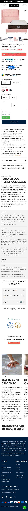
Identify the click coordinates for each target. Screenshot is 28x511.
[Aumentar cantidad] (9, 105)
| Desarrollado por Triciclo (13, 506)
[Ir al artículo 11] (20, 39)
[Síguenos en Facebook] (3, 497)
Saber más (14, 75)
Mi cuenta (18, 467)
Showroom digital (19, 475)
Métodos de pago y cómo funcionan (6, 480)
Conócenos (18, 464)
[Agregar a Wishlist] (14, 105)
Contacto (3, 464)
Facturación (18, 469)
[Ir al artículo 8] (5, 39)
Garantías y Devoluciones (4, 476)
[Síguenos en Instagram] (7, 497)
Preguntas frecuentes (6, 467)
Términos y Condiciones (7, 472)
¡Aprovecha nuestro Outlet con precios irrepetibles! (14, 1)
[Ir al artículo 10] (15, 39)
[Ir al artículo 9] (10, 39)
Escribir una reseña (14, 343)
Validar (6, 117)
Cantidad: (4, 102)
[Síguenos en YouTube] (10, 497)
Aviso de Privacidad (6, 469)
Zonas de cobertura (20, 472)
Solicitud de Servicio (20, 477)
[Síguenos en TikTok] (14, 497)
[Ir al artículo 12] (25, 39)
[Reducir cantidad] (4, 105)
